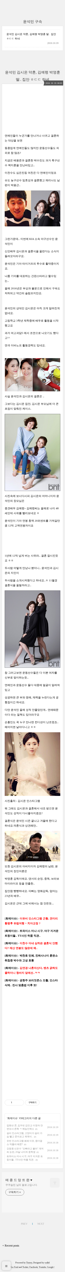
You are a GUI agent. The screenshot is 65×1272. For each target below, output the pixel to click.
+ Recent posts (10, 1245)
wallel (47, 1262)
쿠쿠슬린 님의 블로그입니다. (21, 1185)
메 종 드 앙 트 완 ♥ (18, 1180)
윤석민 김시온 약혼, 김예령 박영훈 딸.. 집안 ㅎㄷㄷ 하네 (31, 36)
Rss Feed (14, 1267)
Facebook (33, 1267)
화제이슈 (12, 1118)
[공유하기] (15, 1102)
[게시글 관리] (20, 1102)
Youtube (42, 1267)
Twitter (25, 1267)
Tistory (29, 1262)
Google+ (51, 1267)
